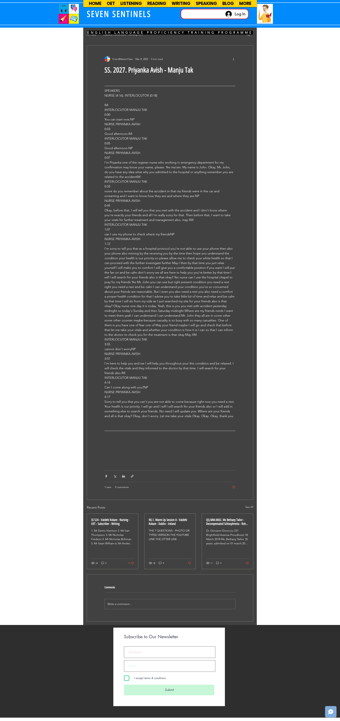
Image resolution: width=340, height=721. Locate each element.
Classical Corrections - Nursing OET (123, 34)
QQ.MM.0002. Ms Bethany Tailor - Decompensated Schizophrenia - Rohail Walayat (227, 522)
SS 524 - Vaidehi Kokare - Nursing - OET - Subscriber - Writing (110, 522)
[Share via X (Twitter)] (115, 476)
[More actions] (233, 59)
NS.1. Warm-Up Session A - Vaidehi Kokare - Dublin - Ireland (168, 522)
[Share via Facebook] (106, 476)
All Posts (91, 34)
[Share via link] (132, 476)
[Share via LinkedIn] (123, 476)
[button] (248, 34)
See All (249, 507)
